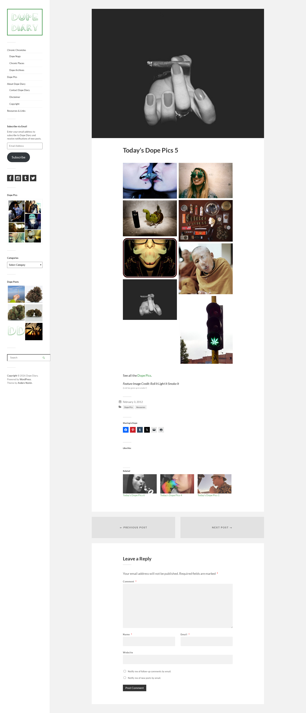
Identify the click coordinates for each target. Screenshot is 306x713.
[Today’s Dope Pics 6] (140, 484)
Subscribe (18, 157)
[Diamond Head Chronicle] (33, 295)
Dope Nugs (15, 56)
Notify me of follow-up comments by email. (149, 671)
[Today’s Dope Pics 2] (33, 332)
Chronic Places (16, 63)
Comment (130, 581)
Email (185, 634)
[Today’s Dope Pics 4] (177, 484)
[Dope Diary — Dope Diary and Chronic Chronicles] (24, 22)
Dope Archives (16, 70)
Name (127, 634)
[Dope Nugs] (16, 331)
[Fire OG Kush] (33, 313)
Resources (140, 407)
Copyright (14, 103)
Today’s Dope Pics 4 (171, 495)
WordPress (25, 379)
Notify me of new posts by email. (144, 678)
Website (128, 652)
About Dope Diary (16, 83)
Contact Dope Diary (19, 90)
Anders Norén (25, 382)
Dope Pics (144, 375)
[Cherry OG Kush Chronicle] (16, 312)
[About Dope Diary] (16, 294)
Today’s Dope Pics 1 (208, 495)
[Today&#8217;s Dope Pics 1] (214, 484)
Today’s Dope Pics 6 (134, 495)
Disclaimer (14, 97)
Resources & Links (16, 110)
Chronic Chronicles (16, 50)
